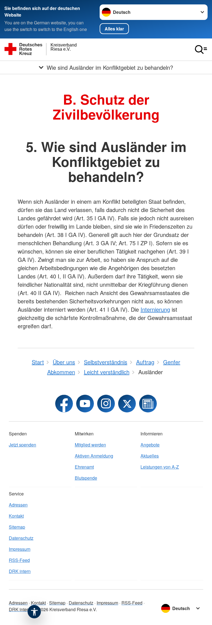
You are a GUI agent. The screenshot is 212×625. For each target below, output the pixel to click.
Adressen (18, 505)
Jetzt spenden (22, 444)
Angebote (150, 444)
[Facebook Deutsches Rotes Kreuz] (64, 403)
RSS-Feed (19, 560)
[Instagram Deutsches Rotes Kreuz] (106, 403)
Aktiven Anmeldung (94, 456)
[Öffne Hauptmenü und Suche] (201, 49)
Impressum (19, 549)
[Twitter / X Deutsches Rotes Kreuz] (127, 403)
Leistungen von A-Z (160, 467)
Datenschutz (21, 538)
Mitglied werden (90, 444)
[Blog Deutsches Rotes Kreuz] (148, 403)
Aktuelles (150, 456)
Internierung (155, 309)
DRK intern (20, 571)
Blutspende (86, 478)
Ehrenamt (84, 467)
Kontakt (16, 516)
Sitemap (17, 527)
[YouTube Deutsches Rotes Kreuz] (85, 403)
